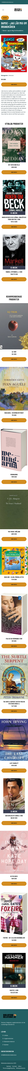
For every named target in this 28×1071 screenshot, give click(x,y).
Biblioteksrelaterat (9, 1041)
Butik (5, 17)
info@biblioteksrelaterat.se (7, 2)
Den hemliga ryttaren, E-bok (14, 816)
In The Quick (14, 876)
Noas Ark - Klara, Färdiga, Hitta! (14, 577)
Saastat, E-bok (14, 990)
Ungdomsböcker (8, 1038)
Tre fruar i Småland (14, 532)
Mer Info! (14, 84)
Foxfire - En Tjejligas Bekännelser (14, 938)
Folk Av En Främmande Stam (14, 639)
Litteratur (11, 75)
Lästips (6, 1035)
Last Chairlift (14, 763)
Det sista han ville (14, 165)
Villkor (20, 1066)
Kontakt (14, 1066)
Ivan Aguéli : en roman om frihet (14, 413)
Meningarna (14, 474)
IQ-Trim (14, 352)
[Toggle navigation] (3, 9)
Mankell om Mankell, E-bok (14, 272)
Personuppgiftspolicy (9, 1068)
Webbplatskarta (20, 1068)
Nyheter (6, 1045)
